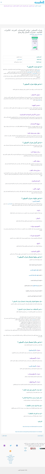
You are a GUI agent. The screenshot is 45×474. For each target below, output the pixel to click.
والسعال (38, 70)
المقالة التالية (4, 435)
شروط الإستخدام (10, 459)
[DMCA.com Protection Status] (42, 448)
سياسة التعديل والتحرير (11, 456)
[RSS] (10, 451)
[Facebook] (17, 445)
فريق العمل (10, 460)
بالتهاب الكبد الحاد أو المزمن (34, 275)
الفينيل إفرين (19, 59)
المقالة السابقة (41, 435)
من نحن (10, 461)
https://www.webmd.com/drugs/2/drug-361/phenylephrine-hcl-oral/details (28, 431)
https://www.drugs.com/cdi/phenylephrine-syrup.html (32, 426)
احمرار (34, 319)
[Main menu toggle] (1, 2)
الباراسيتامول (32, 350)
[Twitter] (10, 445)
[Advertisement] (22, 15)
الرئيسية (10, 455)
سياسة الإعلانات (10, 457)
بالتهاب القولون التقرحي (34, 270)
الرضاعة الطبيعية (35, 285)
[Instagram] (4, 445)
